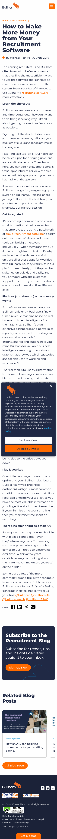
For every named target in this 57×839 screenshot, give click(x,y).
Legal (41, 819)
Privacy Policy (21, 822)
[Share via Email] (33, 607)
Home (5, 20)
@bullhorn (22, 595)
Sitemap (6, 822)
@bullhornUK (40, 595)
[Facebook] (48, 788)
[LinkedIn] (53, 788)
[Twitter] (42, 788)
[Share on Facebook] (13, 607)
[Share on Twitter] (26, 608)
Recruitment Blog (20, 20)
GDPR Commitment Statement (18, 819)
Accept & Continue (28, 448)
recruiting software (35, 92)
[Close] (51, 386)
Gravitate (23, 826)
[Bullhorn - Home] (11, 785)
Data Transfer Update (13, 816)
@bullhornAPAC (37, 599)
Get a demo (29, 835)
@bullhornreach (13, 599)
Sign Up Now (18, 667)
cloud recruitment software (25, 233)
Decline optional (28, 440)
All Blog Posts (15, 765)
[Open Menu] (52, 6)
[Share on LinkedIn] (19, 607)
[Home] (10, 7)
